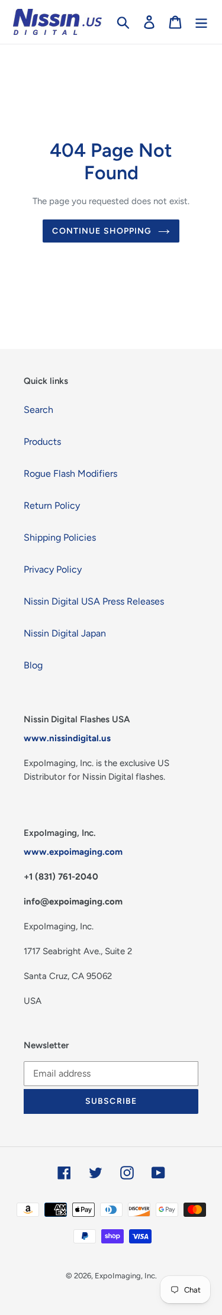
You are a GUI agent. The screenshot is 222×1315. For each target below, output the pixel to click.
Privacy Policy (53, 569)
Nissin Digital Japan (65, 633)
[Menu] (201, 22)
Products (42, 441)
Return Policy (52, 505)
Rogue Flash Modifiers (70, 473)
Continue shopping (102, 231)
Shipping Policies (60, 537)
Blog (33, 665)
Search (38, 409)
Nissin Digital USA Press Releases (94, 601)
